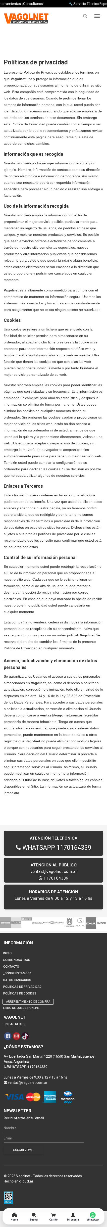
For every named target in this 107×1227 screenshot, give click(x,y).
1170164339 (55, 878)
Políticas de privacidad (22, 987)
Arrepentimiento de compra (28, 1001)
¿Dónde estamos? (17, 973)
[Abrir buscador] (85, 16)
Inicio (7, 953)
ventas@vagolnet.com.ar (53, 871)
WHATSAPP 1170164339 (56, 847)
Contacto (11, 966)
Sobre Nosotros (16, 960)
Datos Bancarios (17, 980)
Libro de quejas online (21, 1008)
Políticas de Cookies (19, 993)
